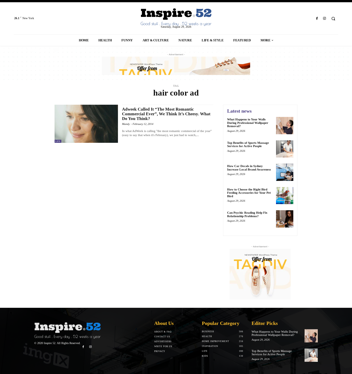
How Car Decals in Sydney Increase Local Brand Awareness (249, 167)
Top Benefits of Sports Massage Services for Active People (248, 144)
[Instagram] (324, 18)
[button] (333, 18)
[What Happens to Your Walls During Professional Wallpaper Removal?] (284, 125)
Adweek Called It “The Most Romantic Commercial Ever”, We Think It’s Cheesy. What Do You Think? (166, 114)
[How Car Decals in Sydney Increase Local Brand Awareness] (284, 172)
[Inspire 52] (176, 17)
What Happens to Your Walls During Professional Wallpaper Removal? (247, 123)
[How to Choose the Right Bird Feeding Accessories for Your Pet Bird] (284, 195)
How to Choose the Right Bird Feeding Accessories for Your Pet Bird (249, 193)
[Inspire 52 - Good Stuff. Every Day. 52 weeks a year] (67, 330)
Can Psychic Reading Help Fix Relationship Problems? (247, 214)
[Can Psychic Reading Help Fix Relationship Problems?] (284, 219)
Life (57, 141)
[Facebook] (317, 18)
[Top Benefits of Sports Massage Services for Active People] (284, 149)
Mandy (126, 123)
